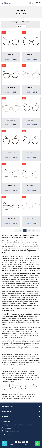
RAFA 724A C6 (11, 219)
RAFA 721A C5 (31, 87)
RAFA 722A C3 (11, 153)
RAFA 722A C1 (31, 153)
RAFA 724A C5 (31, 219)
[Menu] (39, 3)
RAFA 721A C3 (11, 54)
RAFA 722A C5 (11, 120)
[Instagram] (6, 435)
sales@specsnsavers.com (11, 431)
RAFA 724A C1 (11, 186)
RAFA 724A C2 (31, 186)
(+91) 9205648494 (9, 428)
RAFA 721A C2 (11, 87)
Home (18, 13)
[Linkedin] (9, 435)
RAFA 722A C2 (31, 120)
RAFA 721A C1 (31, 54)
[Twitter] (4, 435)
